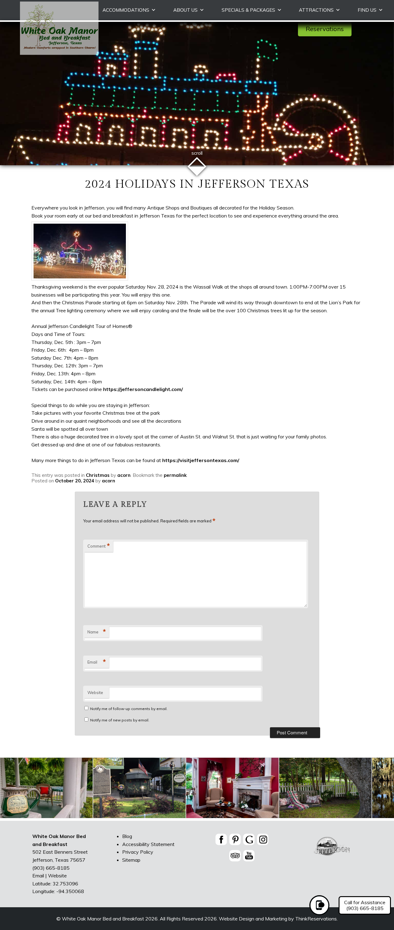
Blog (127, 836)
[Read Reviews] (235, 855)
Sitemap (131, 860)
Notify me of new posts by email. (119, 720)
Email (96, 662)
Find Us (367, 10)
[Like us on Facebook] (221, 839)
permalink (175, 475)
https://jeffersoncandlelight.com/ (143, 389)
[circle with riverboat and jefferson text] (332, 855)
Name (96, 632)
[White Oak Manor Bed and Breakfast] (59, 53)
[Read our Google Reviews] (249, 839)
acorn (124, 475)
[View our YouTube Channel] (249, 855)
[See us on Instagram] (262, 839)
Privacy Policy (137, 852)
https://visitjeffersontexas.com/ (200, 460)
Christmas (98, 475)
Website (95, 692)
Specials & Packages (248, 10)
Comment (98, 546)
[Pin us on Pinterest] (235, 839)
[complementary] (197, 789)
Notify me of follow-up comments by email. (128, 708)
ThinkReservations (316, 919)
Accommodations (126, 10)
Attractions (316, 10)
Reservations (325, 29)
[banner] (242, 848)
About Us (185, 10)
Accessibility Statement (148, 844)
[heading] (197, 184)
